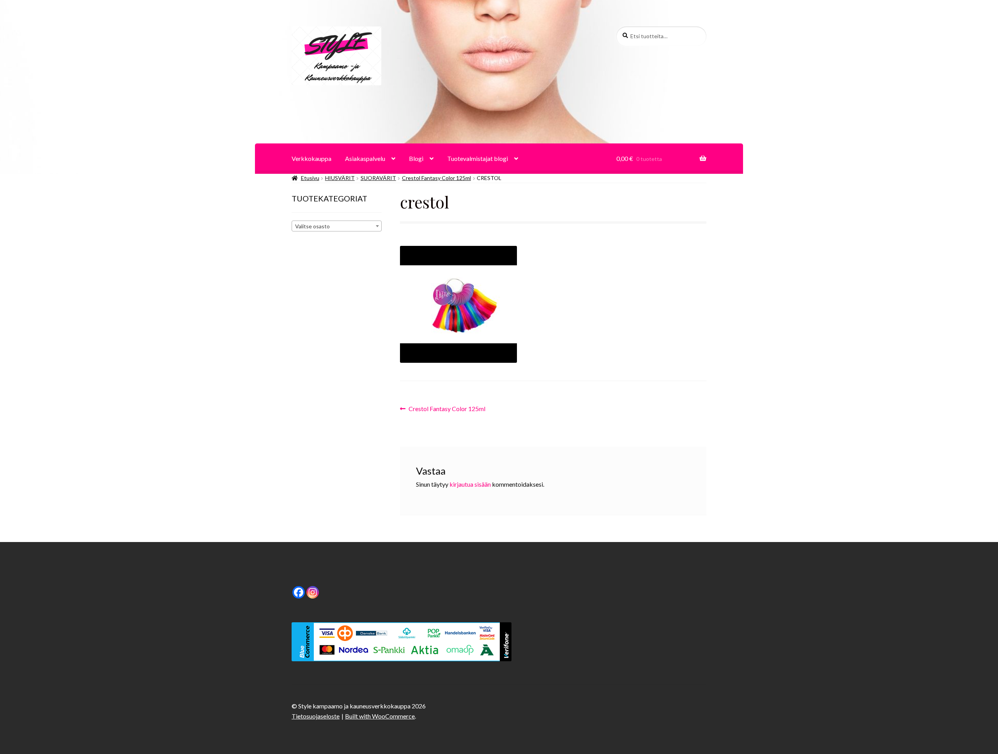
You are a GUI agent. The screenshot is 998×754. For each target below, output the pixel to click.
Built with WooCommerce (380, 716)
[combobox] (337, 226)
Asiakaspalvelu (365, 158)
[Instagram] (312, 592)
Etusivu (310, 178)
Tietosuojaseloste (316, 716)
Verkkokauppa (311, 158)
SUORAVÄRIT (378, 178)
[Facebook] (298, 592)
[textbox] (336, 226)
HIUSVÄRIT (340, 178)
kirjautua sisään (470, 484)
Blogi (416, 158)
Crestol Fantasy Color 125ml (436, 178)
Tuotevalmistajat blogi (477, 158)
